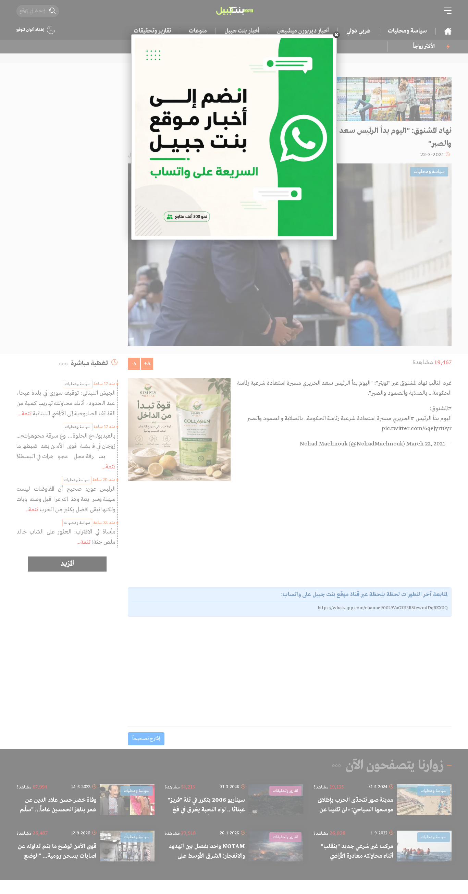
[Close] (336, 34)
